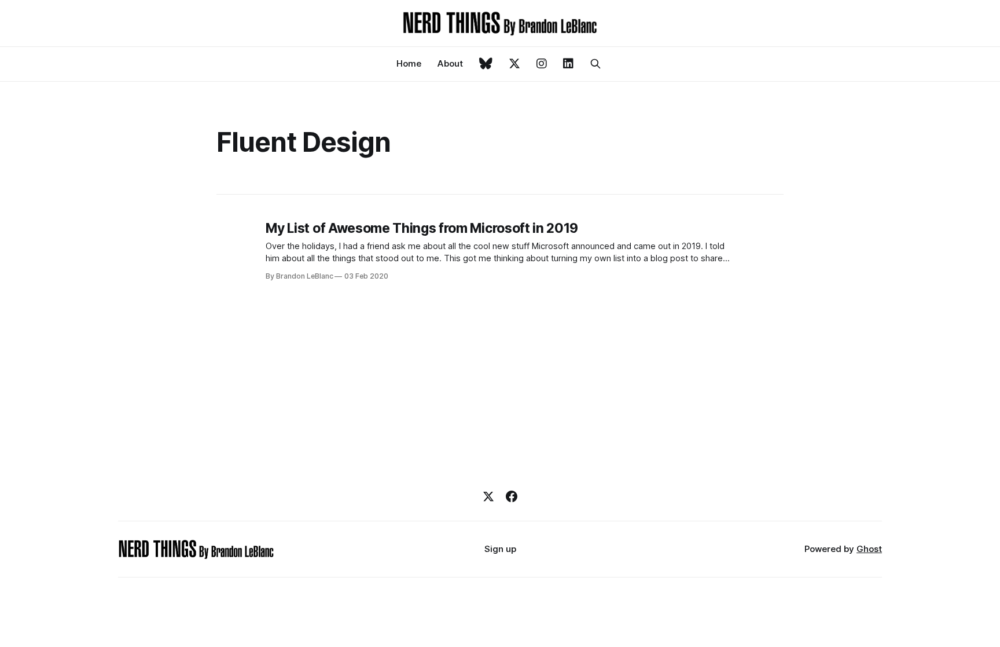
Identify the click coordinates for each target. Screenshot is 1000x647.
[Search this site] (595, 63)
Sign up (500, 548)
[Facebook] (511, 496)
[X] (488, 496)
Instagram (541, 63)
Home (408, 63)
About (450, 63)
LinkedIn (568, 63)
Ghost (869, 548)
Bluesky (485, 63)
